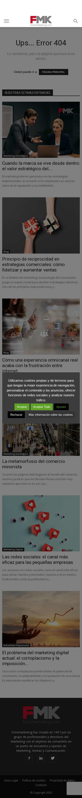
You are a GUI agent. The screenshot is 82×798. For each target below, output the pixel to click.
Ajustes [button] (61, 406)
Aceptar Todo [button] (41, 406)
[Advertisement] (41, 7)
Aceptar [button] (22, 406)
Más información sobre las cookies (51, 414)
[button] (76, 21)
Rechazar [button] (16, 414)
